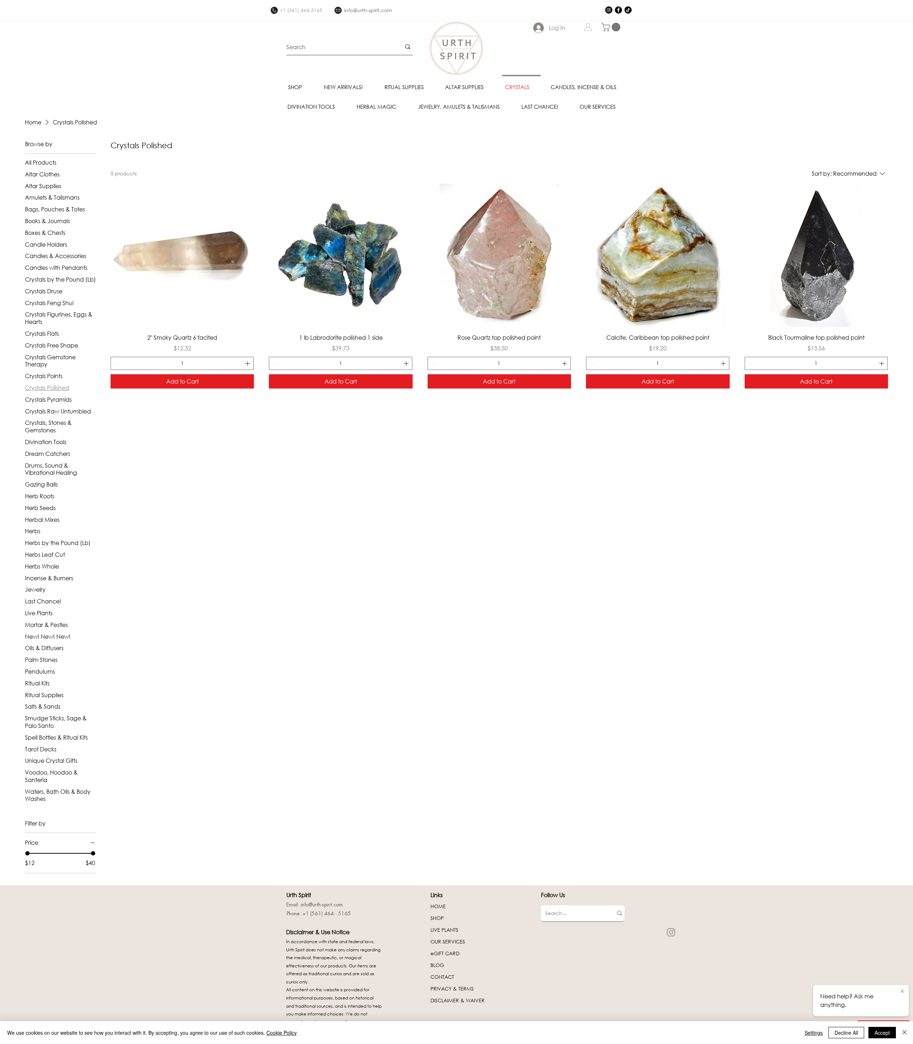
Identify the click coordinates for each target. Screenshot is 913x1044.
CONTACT (442, 976)
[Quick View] (182, 255)
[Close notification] (902, 991)
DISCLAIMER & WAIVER (457, 1000)
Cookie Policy (281, 1032)
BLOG (437, 965)
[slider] (27, 853)
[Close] (904, 1032)
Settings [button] (814, 1032)
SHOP (437, 918)
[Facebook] (618, 10)
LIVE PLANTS (444, 929)
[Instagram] (608, 10)
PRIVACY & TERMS (452, 988)
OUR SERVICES (447, 941)
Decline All (846, 1032)
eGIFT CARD (444, 953)
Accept (882, 1032)
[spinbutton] (182, 363)
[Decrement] (116, 363)
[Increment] (248, 363)
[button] (611, 27)
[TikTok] (628, 10)
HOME (438, 906)
